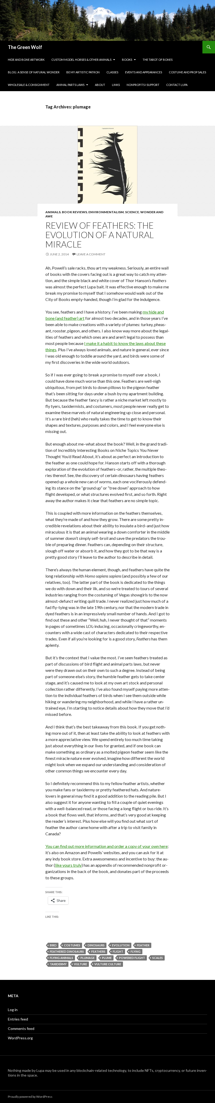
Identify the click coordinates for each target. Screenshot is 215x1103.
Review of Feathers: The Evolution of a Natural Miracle (99, 234)
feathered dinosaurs (67, 951)
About (100, 84)
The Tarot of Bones (158, 59)
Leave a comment (91, 254)
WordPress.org (20, 1038)
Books (127, 59)
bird (53, 945)
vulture (80, 964)
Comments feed (21, 1028)
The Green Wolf (25, 47)
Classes (112, 72)
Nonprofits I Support (143, 84)
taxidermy (58, 964)
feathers (98, 951)
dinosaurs (96, 945)
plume (107, 957)
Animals (53, 212)
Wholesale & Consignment (29, 84)
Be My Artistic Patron (83, 72)
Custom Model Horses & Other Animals (81, 59)
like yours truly (68, 865)
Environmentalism (106, 212)
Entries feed (18, 1019)
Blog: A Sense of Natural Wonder (34, 72)
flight (118, 951)
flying (136, 951)
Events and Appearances (143, 72)
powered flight (132, 957)
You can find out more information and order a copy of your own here (106, 846)
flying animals (61, 957)
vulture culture (107, 964)
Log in (13, 1009)
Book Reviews (74, 212)
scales (157, 957)
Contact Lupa (176, 84)
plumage (87, 957)
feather (143, 945)
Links (116, 84)
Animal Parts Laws (70, 84)
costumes (72, 945)
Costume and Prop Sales (187, 72)
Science (132, 212)
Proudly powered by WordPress (30, 1097)
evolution (121, 945)
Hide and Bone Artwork (26, 59)
